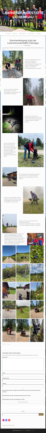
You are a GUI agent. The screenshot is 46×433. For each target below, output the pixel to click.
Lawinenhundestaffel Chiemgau (23, 15)
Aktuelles (7, 33)
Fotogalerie (31, 33)
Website (4, 383)
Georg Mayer (27, 45)
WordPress (23, 430)
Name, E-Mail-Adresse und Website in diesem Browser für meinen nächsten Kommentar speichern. (21, 391)
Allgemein (9, 344)
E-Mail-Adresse (6, 378)
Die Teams (14, 33)
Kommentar (5, 357)
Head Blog (32, 430)
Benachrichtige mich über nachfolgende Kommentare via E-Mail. (16, 395)
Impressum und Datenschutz (8, 425)
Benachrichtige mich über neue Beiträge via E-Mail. (13, 399)
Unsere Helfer (22, 33)
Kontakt (39, 33)
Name (4, 372)
